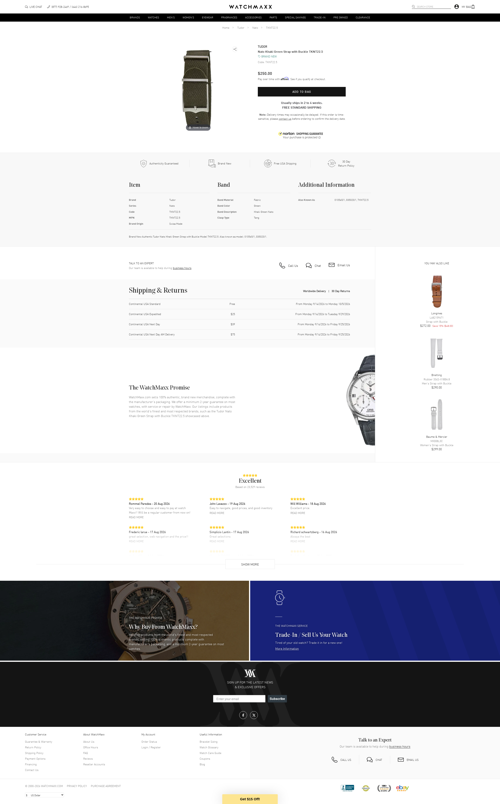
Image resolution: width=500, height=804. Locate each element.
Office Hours (90, 747)
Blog (202, 764)
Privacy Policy (77, 786)
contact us (285, 118)
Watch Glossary (209, 747)
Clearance (363, 17)
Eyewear (207, 17)
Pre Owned (340, 17)
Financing (31, 764)
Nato (255, 27)
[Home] (250, 7)
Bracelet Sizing (209, 741)
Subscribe (277, 698)
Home (225, 27)
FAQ (85, 753)
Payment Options (35, 758)
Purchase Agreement (106, 786)
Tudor (240, 27)
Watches (153, 17)
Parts (273, 17)
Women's (188, 17)
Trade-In (320, 17)
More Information (287, 648)
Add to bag (301, 92)
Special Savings (295, 17)
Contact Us (31, 770)
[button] (468, 7)
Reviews (88, 758)
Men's (171, 17)
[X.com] (254, 715)
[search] (413, 6)
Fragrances (229, 17)
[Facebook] (243, 715)
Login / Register (151, 747)
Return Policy (33, 747)
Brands (135, 17)
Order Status (149, 741)
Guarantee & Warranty (38, 741)
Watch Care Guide (210, 753)
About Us (88, 741)
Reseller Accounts (94, 764)
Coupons (205, 758)
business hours (182, 268)
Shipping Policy (34, 753)
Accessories (253, 17)
